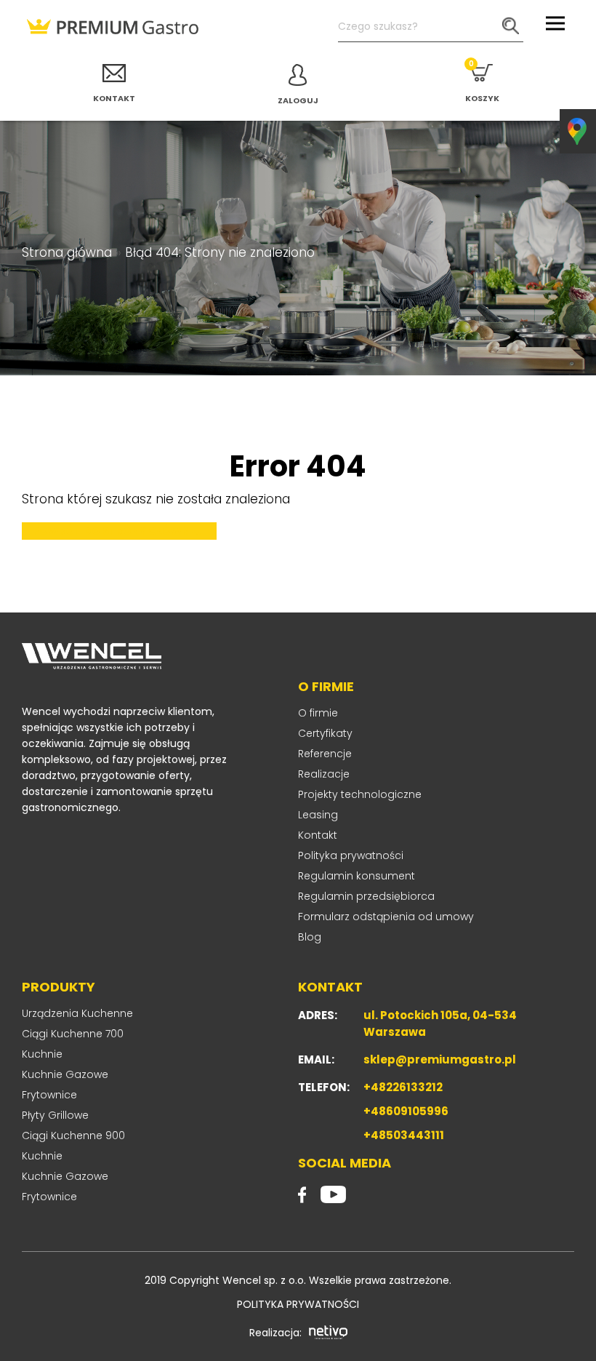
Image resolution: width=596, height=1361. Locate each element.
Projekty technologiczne (360, 794)
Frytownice (49, 1094)
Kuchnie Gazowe (65, 1074)
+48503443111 (403, 1135)
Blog (309, 936)
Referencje (325, 753)
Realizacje (324, 774)
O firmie (318, 712)
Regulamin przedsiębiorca (366, 896)
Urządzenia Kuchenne (77, 1013)
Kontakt (317, 835)
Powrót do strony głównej (117, 531)
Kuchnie (42, 1054)
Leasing (318, 814)
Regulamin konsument (356, 875)
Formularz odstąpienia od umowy (386, 916)
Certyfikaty (325, 733)
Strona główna (67, 252)
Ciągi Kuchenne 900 (73, 1135)
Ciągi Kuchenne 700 (73, 1033)
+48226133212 (403, 1087)
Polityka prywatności (350, 855)
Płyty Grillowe (55, 1115)
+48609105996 (405, 1111)
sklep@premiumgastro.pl (439, 1059)
